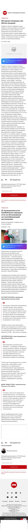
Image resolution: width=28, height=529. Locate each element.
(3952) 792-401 (10, 507)
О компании (4, 501)
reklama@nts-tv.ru (14, 511)
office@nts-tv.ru (17, 507)
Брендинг (17, 501)
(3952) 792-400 (16, 510)
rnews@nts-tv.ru (14, 509)
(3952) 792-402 (16, 508)
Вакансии (11, 501)
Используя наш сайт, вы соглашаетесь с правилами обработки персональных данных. (10, 520)
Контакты (23, 501)
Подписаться (14, 195)
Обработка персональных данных (14, 504)
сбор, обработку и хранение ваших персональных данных (13, 201)
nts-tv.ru (3, 514)
